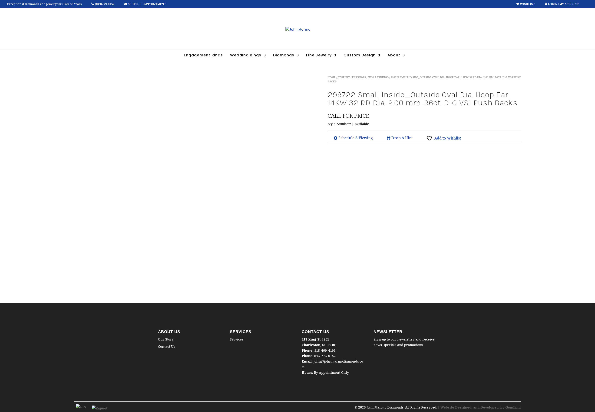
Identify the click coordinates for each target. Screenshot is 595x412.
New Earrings (378, 77)
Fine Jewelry (319, 56)
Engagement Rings (203, 56)
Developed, (490, 407)
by (502, 407)
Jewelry (344, 77)
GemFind (513, 407)
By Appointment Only (331, 372)
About (393, 56)
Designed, (464, 407)
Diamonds (283, 56)
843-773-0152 (325, 356)
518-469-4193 (325, 350)
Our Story (166, 339)
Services (236, 339)
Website (447, 407)
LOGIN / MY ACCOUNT (563, 4)
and (476, 407)
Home (332, 77)
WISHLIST (527, 4)
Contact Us (166, 346)
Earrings (359, 77)
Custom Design (360, 56)
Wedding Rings (245, 56)
